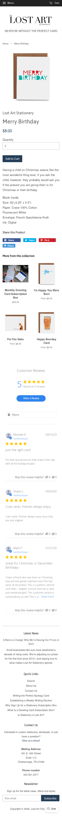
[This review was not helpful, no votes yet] (53, 477)
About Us (31, 685)
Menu (10, 2)
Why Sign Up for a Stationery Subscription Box (31, 705)
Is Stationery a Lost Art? (31, 715)
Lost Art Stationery (41, 808)
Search (31, 681)
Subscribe (50, 798)
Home (5, 43)
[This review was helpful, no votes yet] (47, 477)
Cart (56, 2)
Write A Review (31, 398)
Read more (48, 596)
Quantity (8, 139)
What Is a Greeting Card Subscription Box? (31, 710)
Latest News (31, 633)
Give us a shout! (31, 740)
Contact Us (31, 690)
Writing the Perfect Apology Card (31, 695)
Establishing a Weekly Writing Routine (31, 700)
